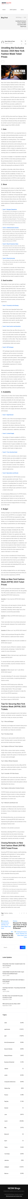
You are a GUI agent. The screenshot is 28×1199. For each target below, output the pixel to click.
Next (12, 931)
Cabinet (14, 1068)
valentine (14, 1160)
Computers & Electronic (14, 1081)
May (14, 1127)
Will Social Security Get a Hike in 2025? (11, 1003)
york (2, 915)
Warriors (14, 1173)
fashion (6, 913)
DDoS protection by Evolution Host (14, 1196)
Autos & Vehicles (14, 1049)
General (14, 1108)
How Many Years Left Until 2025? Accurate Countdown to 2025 (13, 996)
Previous (15, 921)
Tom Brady (14, 1153)
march (14, 1121)
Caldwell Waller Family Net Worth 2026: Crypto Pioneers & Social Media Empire (13, 972)
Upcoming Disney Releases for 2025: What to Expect (7, 935)
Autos (22, 9)
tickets (10, 913)
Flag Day (14, 1101)
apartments (14, 1029)
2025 (14, 1022)
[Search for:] (12, 947)
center (14, 1075)
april (14, 1035)
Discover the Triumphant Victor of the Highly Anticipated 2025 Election (20, 925)
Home (4, 9)
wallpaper (14, 1167)
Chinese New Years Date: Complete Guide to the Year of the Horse (14, 964)
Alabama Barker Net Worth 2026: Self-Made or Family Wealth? (13, 980)
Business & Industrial (14, 1062)
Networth (14, 1134)
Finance (14, 1094)
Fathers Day (14, 1088)
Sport (14, 1140)
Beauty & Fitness (14, 1055)
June (14, 1114)
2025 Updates (13, 9)
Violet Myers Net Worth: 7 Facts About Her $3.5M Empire (14, 988)
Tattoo (14, 1147)
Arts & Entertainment (14, 1042)
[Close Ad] (14, 1198)
